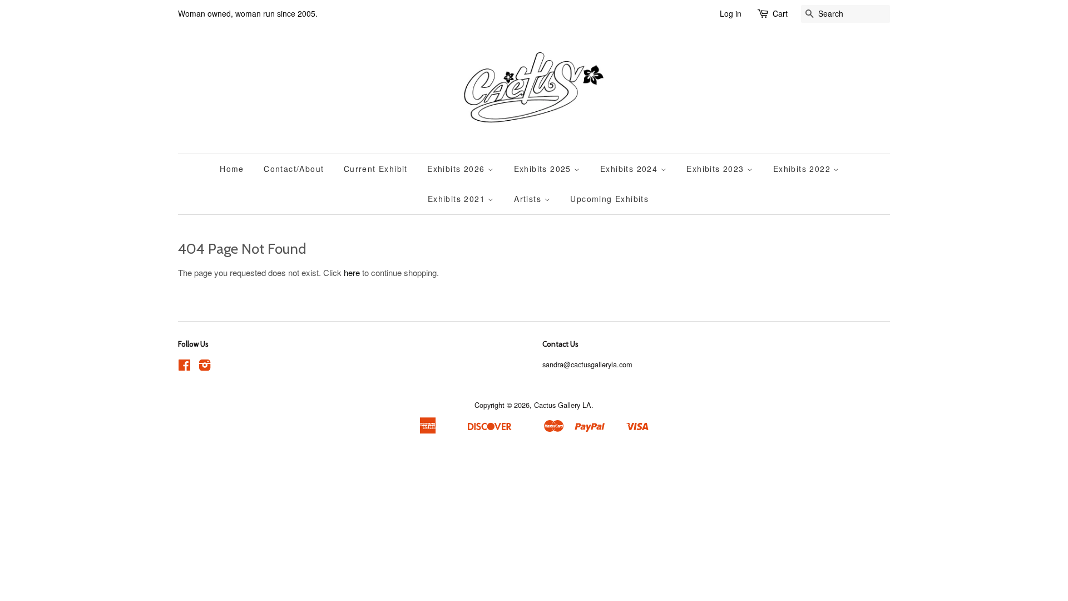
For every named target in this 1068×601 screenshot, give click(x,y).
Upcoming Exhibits (609, 198)
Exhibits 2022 (803, 168)
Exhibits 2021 (458, 198)
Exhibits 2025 (544, 168)
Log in (730, 13)
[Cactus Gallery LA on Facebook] (184, 367)
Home (232, 168)
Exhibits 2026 (457, 168)
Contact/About (294, 168)
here (352, 272)
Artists (529, 198)
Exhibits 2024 (630, 168)
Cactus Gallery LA (562, 405)
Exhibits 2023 (716, 168)
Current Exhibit (376, 168)
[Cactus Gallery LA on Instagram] (205, 367)
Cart (780, 13)
